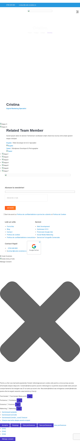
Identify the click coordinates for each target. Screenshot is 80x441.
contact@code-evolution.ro (27, 5)
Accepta (5, 425)
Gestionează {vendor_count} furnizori (14, 418)
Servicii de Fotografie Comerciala (48, 237)
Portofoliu (10, 226)
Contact (9, 232)
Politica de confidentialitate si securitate (21, 237)
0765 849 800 (10, 5)
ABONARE (10, 208)
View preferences (29, 425)
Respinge (15, 425)
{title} (4, 429)
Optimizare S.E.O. (42, 229)
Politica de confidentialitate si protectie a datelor (34, 214)
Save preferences (45, 425)
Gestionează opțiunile (9, 412)
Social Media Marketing (45, 235)
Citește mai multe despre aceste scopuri (16, 420)
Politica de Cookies (59, 214)
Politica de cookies (13, 235)
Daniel (8, 148)
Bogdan (9, 143)
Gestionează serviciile (9, 415)
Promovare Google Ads (45, 232)
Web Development (43, 226)
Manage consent (7, 439)
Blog (8, 229)
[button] (40, 321)
